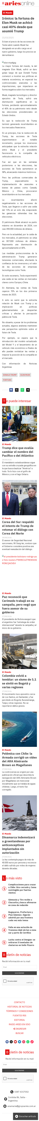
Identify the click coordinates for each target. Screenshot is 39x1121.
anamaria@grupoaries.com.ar (21, 1106)
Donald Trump (10, 375)
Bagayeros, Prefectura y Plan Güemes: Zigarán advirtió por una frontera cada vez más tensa (20, 916)
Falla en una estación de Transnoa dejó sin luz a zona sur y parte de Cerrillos (22, 930)
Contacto (19, 1002)
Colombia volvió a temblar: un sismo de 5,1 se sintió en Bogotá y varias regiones (19, 681)
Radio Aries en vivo (19, 1024)
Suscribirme (19, 973)
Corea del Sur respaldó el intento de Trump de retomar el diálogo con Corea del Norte (18, 527)
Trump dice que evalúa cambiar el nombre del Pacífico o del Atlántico (18, 451)
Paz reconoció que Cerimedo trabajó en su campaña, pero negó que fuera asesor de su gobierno (19, 604)
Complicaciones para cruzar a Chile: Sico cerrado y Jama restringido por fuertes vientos (22, 888)
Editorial (19, 1020)
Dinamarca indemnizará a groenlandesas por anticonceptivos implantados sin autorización (18, 845)
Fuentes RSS (19, 1015)
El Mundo (7, 12)
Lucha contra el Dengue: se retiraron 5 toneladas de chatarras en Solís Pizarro (21, 942)
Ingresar (20, 1028)
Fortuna (7, 380)
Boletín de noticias (17, 955)
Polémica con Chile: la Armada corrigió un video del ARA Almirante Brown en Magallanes (19, 759)
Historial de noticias (19, 1006)
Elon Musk (25, 375)
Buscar (20, 1033)
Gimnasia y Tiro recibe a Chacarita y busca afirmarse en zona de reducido (22, 902)
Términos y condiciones (19, 1011)
